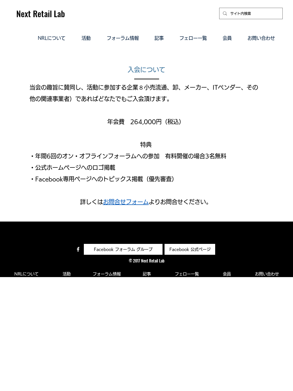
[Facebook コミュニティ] (78, 249)
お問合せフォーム (126, 202)
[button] (52, 38)
